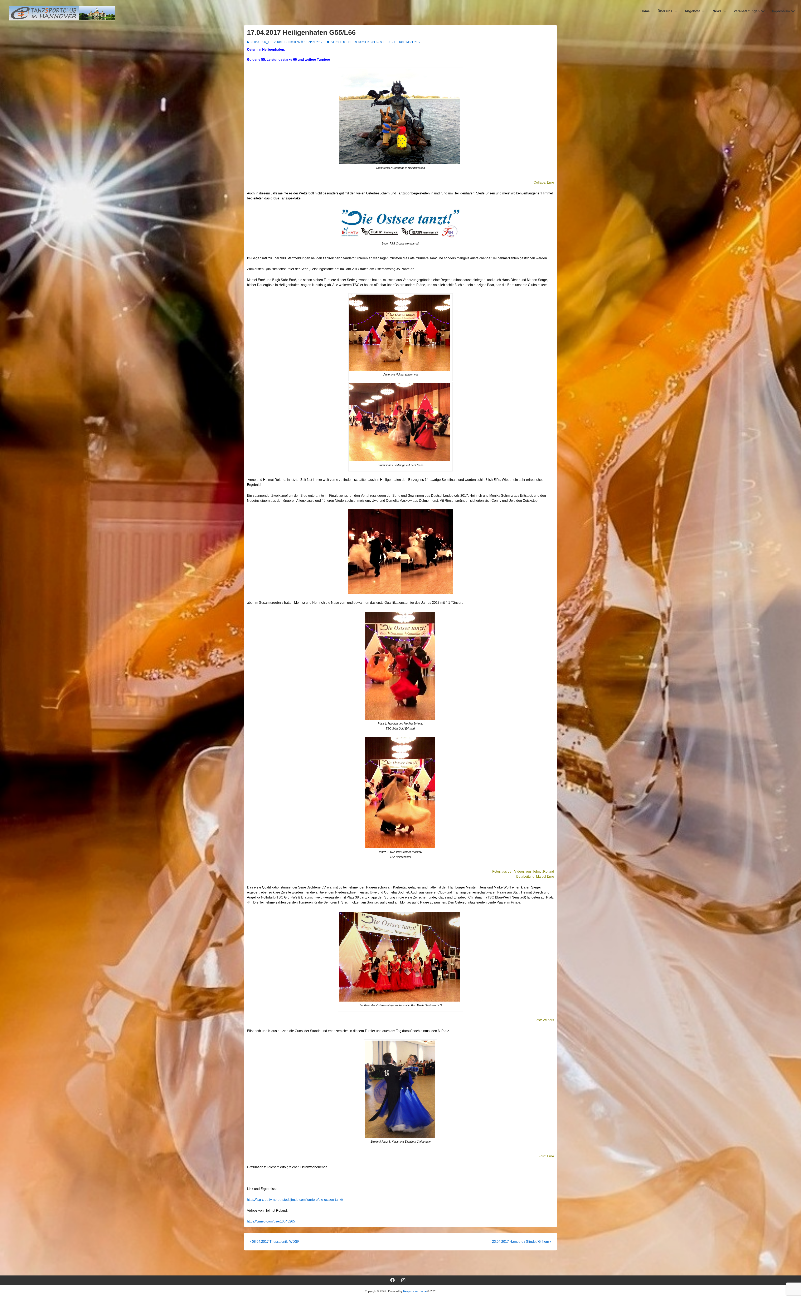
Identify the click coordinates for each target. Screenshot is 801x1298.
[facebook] (392, 1280)
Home (645, 11)
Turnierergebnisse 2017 (403, 42)
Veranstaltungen (747, 11)
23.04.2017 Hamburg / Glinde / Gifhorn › (521, 1241)
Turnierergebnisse (371, 42)
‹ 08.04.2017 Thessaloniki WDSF (274, 1241)
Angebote (692, 11)
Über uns (665, 11)
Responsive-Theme (415, 1291)
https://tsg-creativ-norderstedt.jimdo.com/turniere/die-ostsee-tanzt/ (295, 1199)
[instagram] (403, 1280)
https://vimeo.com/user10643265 (271, 1221)
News (717, 11)
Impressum (781, 11)
